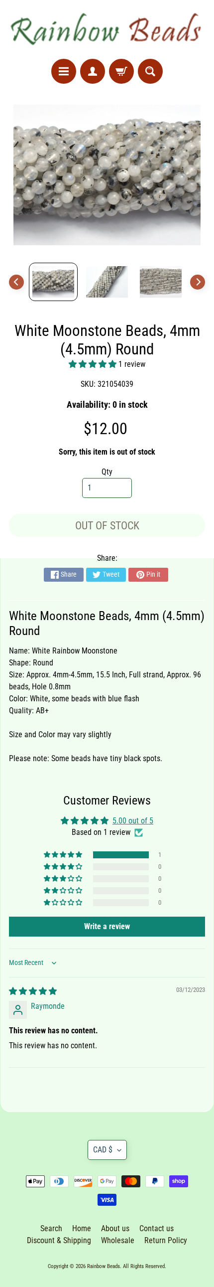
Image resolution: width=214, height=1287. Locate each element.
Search (51, 1228)
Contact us (156, 1228)
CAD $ (102, 1149)
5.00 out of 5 (132, 820)
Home (81, 1228)
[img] (33, 991)
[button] (93, 364)
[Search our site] (150, 71)
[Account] (92, 71)
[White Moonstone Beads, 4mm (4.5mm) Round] (53, 282)
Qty (107, 472)
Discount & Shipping (59, 1240)
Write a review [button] (107, 926)
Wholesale (117, 1240)
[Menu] (63, 71)
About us (115, 1228)
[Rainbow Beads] (107, 29)
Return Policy (165, 1240)
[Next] (197, 282)
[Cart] (121, 71)
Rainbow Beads (103, 1266)
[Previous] (16, 282)
